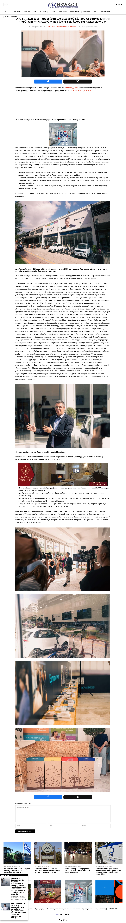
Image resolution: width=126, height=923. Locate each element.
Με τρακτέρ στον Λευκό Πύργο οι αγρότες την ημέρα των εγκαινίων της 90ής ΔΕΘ (17, 870)
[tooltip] (114, 5)
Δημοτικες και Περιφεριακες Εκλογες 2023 (62, 26)
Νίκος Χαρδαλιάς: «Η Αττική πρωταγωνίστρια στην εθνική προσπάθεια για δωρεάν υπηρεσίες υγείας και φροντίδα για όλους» (18, 911)
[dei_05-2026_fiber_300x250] (108, 892)
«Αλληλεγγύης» (71, 88)
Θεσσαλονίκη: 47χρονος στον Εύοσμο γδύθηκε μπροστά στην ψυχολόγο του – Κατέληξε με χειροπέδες (108, 871)
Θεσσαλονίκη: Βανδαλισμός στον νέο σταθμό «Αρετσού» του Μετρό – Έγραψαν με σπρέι (47, 870)
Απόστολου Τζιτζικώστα (81, 90)
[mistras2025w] (63, 475)
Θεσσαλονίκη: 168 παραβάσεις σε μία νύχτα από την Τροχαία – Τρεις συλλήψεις (77, 870)
